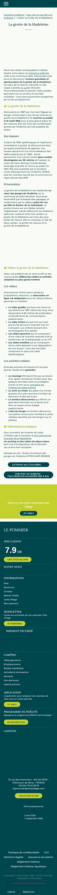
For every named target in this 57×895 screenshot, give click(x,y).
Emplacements (12, 664)
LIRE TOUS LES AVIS (17, 559)
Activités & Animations (16, 672)
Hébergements (12, 660)
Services (8, 676)
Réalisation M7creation (30, 878)
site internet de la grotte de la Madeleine (27, 437)
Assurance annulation (40, 857)
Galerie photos (12, 684)
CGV (46, 852)
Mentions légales (13, 857)
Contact (8, 591)
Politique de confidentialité (23, 852)
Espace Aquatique (14, 668)
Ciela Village (10, 599)
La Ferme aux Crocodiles (29, 464)
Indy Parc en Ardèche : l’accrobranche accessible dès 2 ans (28, 474)
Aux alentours (11, 680)
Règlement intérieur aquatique (28, 866)
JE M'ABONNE (14, 623)
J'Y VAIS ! (28, 513)
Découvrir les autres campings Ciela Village (28, 504)
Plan (6, 583)
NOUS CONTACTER (29, 796)
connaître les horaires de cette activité (26, 386)
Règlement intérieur (28, 861)
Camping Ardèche (14, 15)
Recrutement (11, 603)
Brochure (9, 587)
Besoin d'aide (11, 595)
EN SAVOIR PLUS (16, 722)
